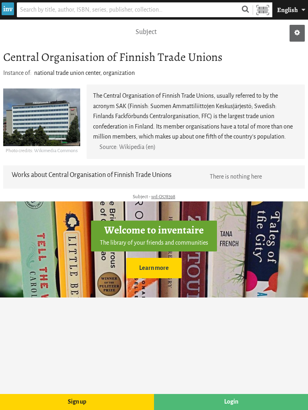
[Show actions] (297, 33)
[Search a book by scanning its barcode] (262, 9)
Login (231, 402)
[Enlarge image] (41, 117)
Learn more (154, 268)
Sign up (77, 402)
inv (7, 9)
